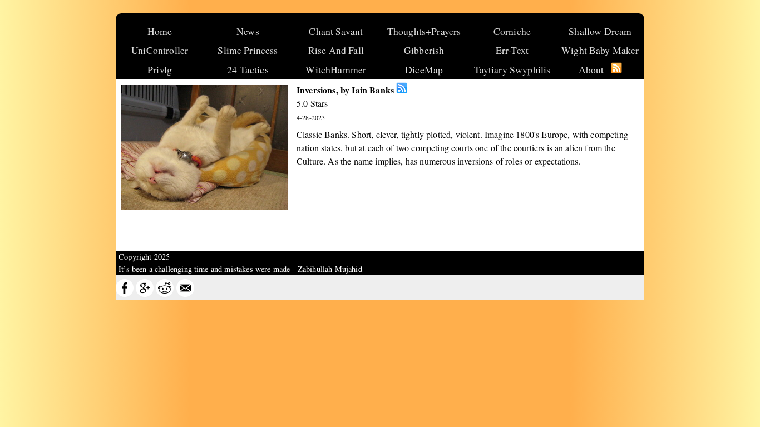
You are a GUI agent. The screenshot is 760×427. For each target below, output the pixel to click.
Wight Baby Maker (600, 50)
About (591, 69)
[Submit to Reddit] (165, 294)
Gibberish (424, 50)
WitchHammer (335, 69)
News (247, 31)
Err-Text (512, 50)
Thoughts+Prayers (424, 31)
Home (159, 31)
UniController (159, 50)
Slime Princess (248, 50)
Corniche (512, 31)
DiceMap (424, 69)
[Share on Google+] (145, 294)
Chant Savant (336, 31)
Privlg (159, 69)
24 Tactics (248, 69)
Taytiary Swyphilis (512, 69)
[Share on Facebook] (125, 294)
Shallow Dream (600, 31)
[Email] (185, 294)
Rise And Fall (336, 50)
